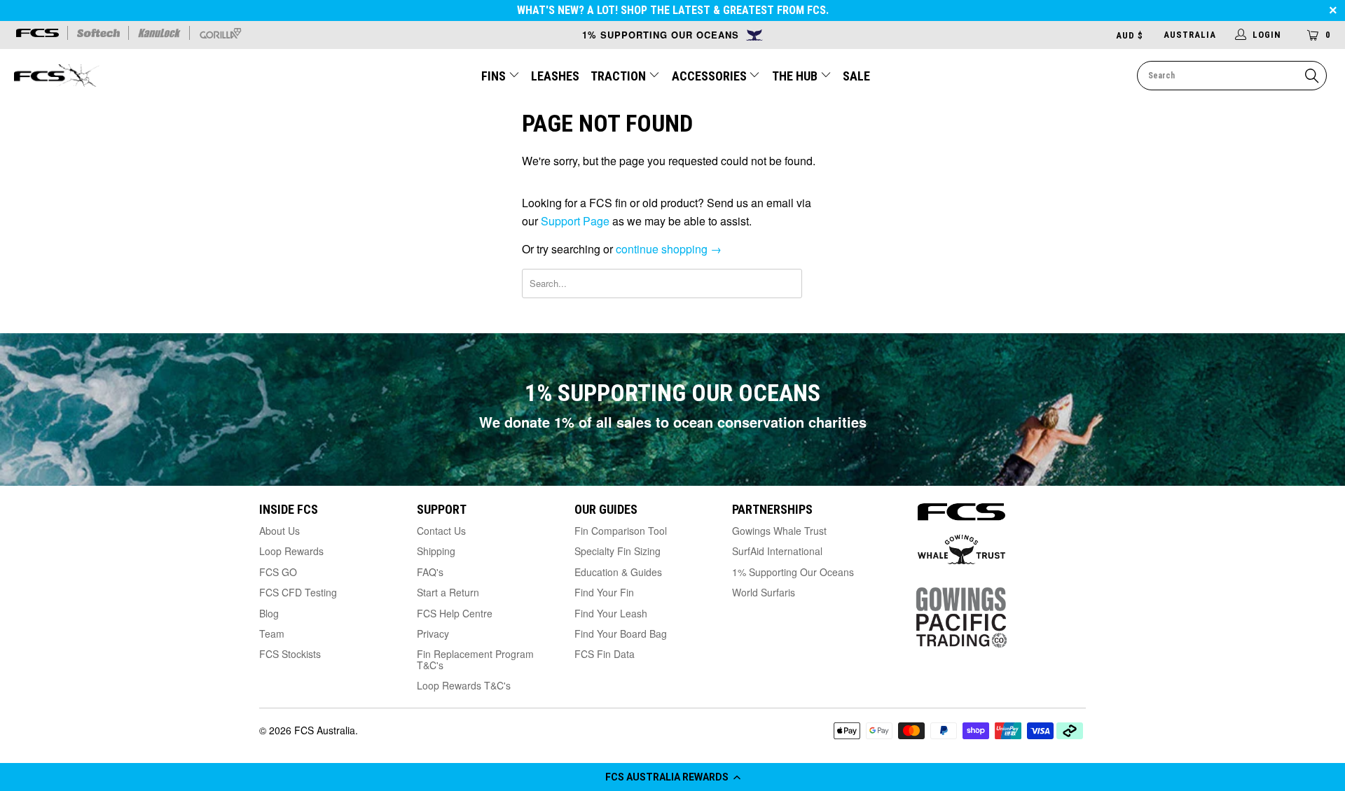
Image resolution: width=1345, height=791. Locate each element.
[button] (672, 777)
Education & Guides (618, 572)
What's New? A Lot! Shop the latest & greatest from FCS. (673, 10)
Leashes (555, 76)
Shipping (436, 551)
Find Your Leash (610, 613)
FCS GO (278, 572)
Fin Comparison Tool (620, 531)
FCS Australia (324, 730)
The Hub (796, 76)
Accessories (711, 76)
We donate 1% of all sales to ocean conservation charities (673, 422)
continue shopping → (669, 249)
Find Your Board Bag (620, 633)
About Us (279, 531)
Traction (620, 76)
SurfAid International (777, 551)
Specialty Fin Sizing (617, 551)
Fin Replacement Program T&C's (475, 659)
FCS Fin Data (604, 654)
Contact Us (441, 531)
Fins (493, 76)
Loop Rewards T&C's (464, 685)
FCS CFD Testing (298, 592)
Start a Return (448, 592)
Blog (269, 613)
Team (271, 633)
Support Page (575, 221)
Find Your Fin (604, 592)
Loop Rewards (291, 551)
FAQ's (430, 572)
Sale (856, 76)
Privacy (433, 633)
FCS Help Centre (454, 613)
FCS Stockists (290, 654)
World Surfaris (763, 592)
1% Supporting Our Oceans (793, 572)
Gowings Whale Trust (779, 531)
